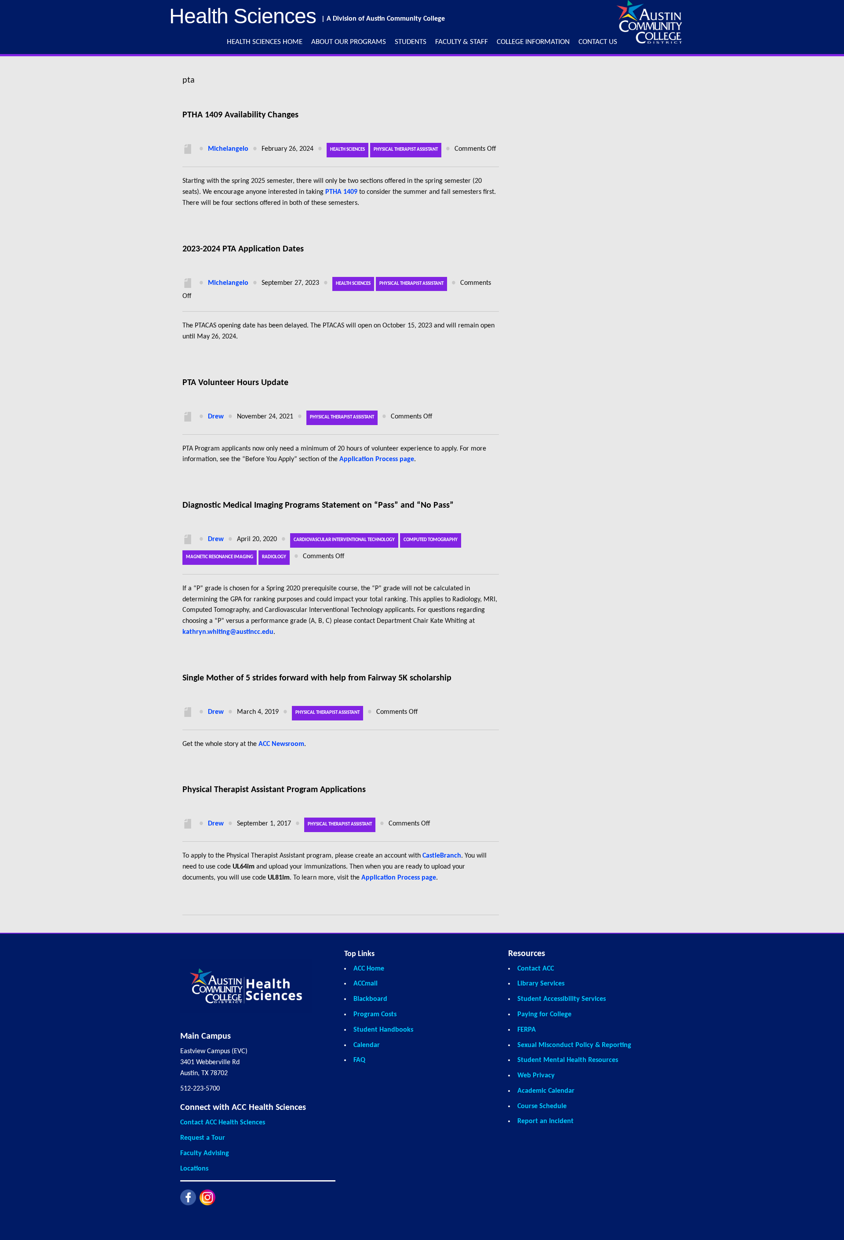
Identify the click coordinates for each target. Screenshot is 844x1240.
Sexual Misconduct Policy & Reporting (574, 1045)
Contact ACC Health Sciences (222, 1122)
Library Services (540, 983)
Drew (216, 416)
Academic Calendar (546, 1091)
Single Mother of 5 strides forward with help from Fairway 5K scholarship (316, 678)
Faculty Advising (204, 1153)
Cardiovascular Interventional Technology (344, 540)
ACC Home (368, 968)
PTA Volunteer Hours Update (235, 382)
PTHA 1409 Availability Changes (240, 115)
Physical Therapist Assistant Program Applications (274, 789)
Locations (194, 1168)
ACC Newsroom (281, 744)
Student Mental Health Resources (567, 1060)
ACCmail (365, 983)
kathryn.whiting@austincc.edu (227, 632)
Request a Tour (202, 1138)
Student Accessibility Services (561, 999)
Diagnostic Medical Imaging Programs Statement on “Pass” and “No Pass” (318, 505)
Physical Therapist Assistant (406, 149)
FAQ (359, 1060)
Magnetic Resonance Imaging (219, 557)
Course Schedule (542, 1106)
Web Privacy (536, 1075)
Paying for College (544, 1014)
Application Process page (376, 459)
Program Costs (375, 1014)
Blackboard (370, 999)
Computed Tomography (431, 540)
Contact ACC (535, 968)
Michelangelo (228, 149)
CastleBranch (441, 855)
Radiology (274, 557)
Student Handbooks (383, 1029)
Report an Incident (545, 1121)
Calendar (366, 1045)
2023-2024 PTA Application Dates (243, 249)
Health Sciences (347, 149)
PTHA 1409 (341, 192)
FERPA (526, 1029)
